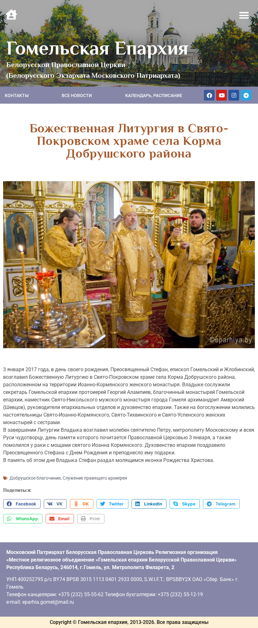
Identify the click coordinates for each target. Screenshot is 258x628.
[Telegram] (246, 95)
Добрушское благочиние (35, 478)
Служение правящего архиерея (95, 478)
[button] (244, 15)
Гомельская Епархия (97, 48)
